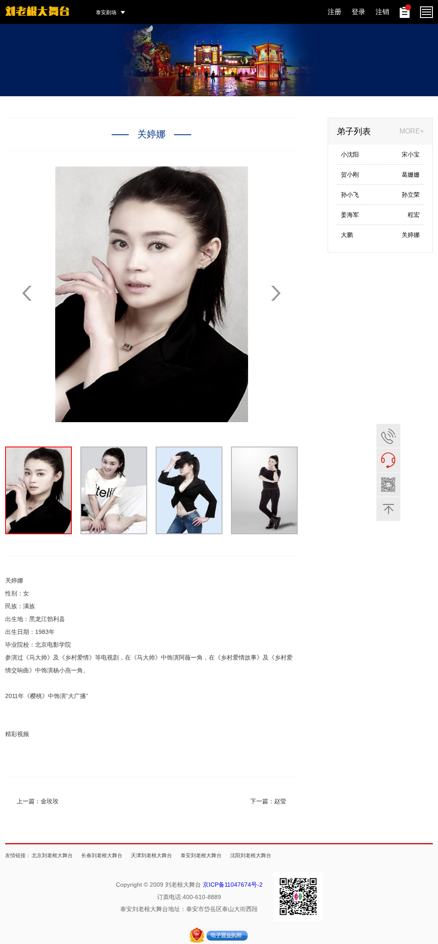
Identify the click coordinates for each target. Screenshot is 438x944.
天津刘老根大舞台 (151, 855)
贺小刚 (350, 174)
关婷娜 (411, 234)
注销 (382, 11)
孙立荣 (411, 194)
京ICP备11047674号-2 (233, 884)
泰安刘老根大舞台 (201, 855)
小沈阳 (350, 154)
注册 (334, 11)
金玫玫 (50, 801)
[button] (276, 293)
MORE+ (412, 131)
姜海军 (350, 214)
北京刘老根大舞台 (52, 855)
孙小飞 (350, 194)
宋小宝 (411, 154)
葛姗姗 (411, 174)
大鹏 (347, 234)
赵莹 (280, 801)
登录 (358, 11)
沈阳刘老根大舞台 (250, 855)
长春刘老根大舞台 (101, 855)
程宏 (414, 214)
